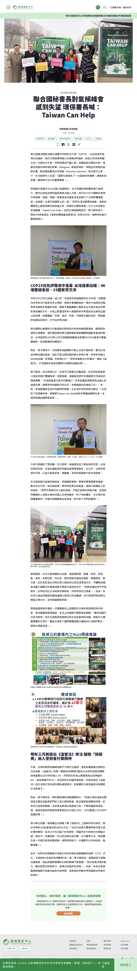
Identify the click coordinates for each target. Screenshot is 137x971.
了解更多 (106, 964)
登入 (105, 7)
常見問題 (107, 944)
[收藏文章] (57, 144)
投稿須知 (73, 948)
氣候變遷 (51, 138)
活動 (88, 941)
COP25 (88, 138)
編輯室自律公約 (75, 944)
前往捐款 (68, 913)
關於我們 (107, 941)
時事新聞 (64, 128)
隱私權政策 (91, 948)
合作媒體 (124, 944)
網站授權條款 (92, 944)
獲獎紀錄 (107, 948)
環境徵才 (73, 941)
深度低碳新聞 (64, 138)
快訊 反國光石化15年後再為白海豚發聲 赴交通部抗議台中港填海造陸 (79, 15)
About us (125, 941)
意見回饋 (124, 948)
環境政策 (40, 138)
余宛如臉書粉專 (44, 566)
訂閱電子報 (115, 7)
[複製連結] (79, 144)
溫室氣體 (78, 138)
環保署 (98, 138)
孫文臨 (71, 133)
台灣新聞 (73, 128)
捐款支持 (127, 7)
